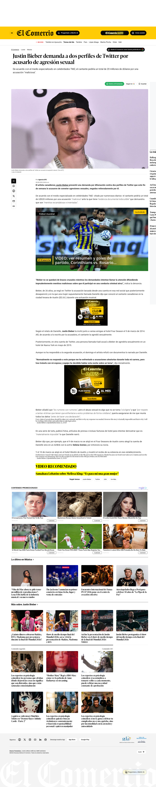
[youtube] (35, 739)
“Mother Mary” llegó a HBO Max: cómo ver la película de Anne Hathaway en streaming (61, 678)
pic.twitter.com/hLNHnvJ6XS (97, 456)
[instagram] (30, 739)
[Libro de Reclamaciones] (141, 739)
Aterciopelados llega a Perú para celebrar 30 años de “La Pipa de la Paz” (131, 592)
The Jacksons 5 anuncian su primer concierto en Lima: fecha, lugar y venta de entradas (61, 592)
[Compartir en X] (13, 196)
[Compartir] (13, 181)
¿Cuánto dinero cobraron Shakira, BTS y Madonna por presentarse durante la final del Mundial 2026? (26, 637)
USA (105, 479)
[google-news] (45, 739)
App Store (72, 739)
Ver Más (113, 479)
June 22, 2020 (62, 422)
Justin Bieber (87, 479)
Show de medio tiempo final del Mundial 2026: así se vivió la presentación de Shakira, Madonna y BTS (62, 638)
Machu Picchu (105, 42)
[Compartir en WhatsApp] (13, 185)
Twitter (97, 479)
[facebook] (19, 739)
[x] (24, 739)
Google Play (85, 739)
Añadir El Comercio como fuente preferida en (125, 49)
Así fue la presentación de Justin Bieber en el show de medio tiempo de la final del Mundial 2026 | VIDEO (97, 638)
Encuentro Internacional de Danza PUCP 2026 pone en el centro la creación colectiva (96, 592)
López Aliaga (94, 42)
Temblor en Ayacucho (54, 42)
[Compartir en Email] (13, 201)
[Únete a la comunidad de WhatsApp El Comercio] (114, 84)
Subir (140, 752)
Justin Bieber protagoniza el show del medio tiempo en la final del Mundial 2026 (131, 637)
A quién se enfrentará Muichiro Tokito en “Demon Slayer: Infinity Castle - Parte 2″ (26, 719)
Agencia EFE (42, 179)
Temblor (79, 42)
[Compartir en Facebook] (13, 191)
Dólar (115, 42)
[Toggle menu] (12, 33)
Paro (85, 42)
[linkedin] (40, 739)
